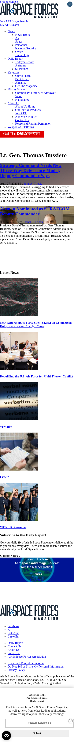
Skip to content (9, 1)
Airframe (20, 65)
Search (24, 21)
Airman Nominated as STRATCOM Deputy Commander (35, 211)
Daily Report (15, 58)
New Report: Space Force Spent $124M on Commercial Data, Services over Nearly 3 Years (36, 324)
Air (17, 38)
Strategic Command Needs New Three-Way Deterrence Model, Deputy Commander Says (30, 170)
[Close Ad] (70, 721)
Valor (18, 96)
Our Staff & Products (28, 110)
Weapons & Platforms (21, 127)
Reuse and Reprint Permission (33, 123)
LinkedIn (13, 636)
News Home (22, 34)
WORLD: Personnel (13, 527)
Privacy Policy (16, 670)
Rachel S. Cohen (33, 222)
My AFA (5, 24)
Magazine (13, 72)
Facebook (13, 626)
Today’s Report (24, 62)
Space (18, 41)
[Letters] (19, 469)
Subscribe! (21, 68)
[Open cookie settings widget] (6, 735)
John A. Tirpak (33, 183)
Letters (4, 477)
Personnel (21, 45)
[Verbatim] (19, 419)
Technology (22, 55)
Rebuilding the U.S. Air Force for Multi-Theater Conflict (36, 376)
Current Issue (23, 75)
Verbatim (6, 426)
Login (15, 21)
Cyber (19, 51)
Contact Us (22, 120)
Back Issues (22, 79)
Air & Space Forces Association (27, 656)
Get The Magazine (26, 86)
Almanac (20, 82)
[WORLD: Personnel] (19, 519)
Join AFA (6, 21)
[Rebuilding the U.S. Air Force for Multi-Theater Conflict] (19, 369)
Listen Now (37, 580)
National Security (25, 48)
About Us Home (25, 106)
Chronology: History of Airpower (35, 92)
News (11, 31)
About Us (13, 103)
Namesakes (22, 99)
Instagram (13, 633)
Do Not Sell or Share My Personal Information (36, 666)
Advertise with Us (26, 116)
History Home (16, 89)
